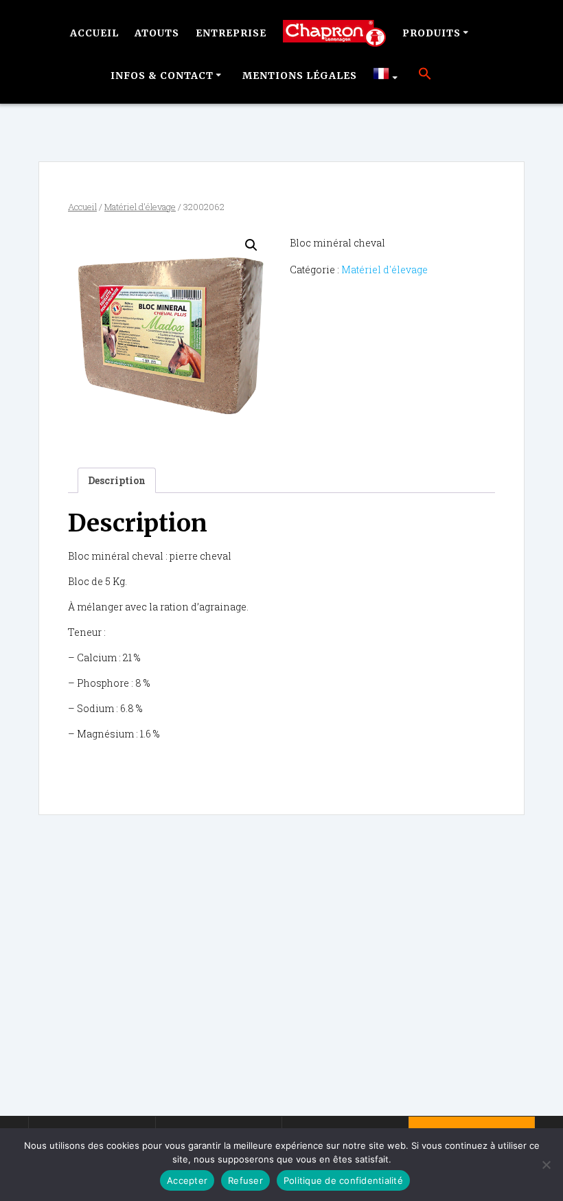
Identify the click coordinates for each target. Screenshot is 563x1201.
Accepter (187, 1180)
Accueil (94, 33)
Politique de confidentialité (343, 1180)
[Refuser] (546, 1164)
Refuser (245, 1180)
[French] (387, 75)
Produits (431, 33)
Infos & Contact (162, 75)
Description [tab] (117, 480)
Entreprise (231, 33)
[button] (425, 75)
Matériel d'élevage (140, 206)
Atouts (157, 33)
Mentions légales (299, 75)
